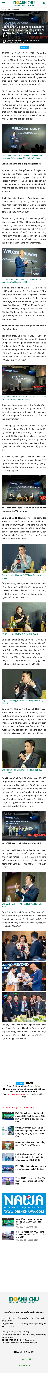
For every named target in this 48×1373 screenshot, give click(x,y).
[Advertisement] (24, 1059)
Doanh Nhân (17, 9)
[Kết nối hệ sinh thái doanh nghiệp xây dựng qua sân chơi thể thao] (8, 1169)
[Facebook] (16, 1359)
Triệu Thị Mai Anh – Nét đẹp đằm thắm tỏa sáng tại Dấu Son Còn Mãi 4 (30, 1181)
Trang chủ (5, 9)
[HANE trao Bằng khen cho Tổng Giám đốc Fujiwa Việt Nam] (8, 1145)
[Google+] (23, 1359)
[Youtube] (30, 1359)
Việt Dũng (12, 40)
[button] (44, 3)
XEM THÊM (29, 1108)
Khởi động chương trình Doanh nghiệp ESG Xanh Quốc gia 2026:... (30, 1221)
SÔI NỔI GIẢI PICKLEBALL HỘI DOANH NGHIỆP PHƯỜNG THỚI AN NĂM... (31, 1234)
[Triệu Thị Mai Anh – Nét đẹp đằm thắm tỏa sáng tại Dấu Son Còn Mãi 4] (8, 1181)
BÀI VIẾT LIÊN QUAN (11, 1108)
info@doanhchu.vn (16, 1094)
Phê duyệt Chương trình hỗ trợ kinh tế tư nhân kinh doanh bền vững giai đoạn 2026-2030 (29, 1157)
